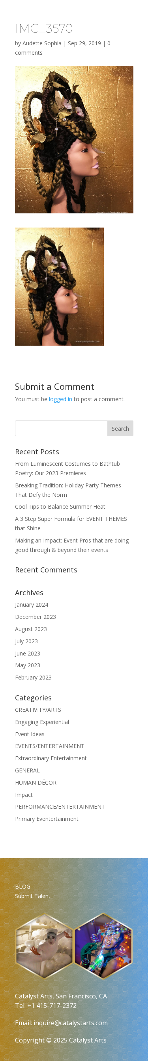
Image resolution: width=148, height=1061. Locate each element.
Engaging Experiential (42, 722)
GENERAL (27, 770)
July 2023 (26, 641)
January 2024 (31, 604)
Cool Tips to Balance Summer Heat (60, 506)
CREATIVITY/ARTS (38, 709)
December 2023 (35, 616)
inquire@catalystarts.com (71, 1022)
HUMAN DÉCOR (35, 782)
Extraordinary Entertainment (51, 758)
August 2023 (31, 629)
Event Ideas (30, 734)
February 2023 (33, 677)
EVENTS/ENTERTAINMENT (49, 746)
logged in (60, 399)
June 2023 (27, 653)
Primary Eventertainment (47, 818)
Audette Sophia (42, 43)
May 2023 (27, 665)
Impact (24, 794)
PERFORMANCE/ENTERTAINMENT (60, 806)
